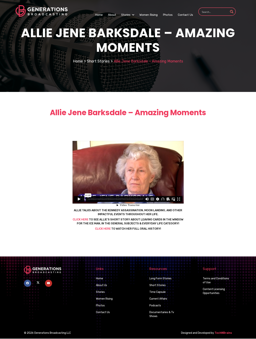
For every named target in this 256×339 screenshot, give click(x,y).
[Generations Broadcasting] (41, 10)
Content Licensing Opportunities (214, 291)
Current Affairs (158, 298)
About (112, 15)
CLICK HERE (80, 219)
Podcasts (155, 305)
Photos (168, 15)
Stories (126, 15)
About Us (101, 285)
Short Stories (98, 61)
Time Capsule (157, 292)
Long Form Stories (160, 278)
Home (99, 15)
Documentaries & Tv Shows (161, 314)
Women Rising (148, 15)
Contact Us (185, 15)
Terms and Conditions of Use (216, 280)
